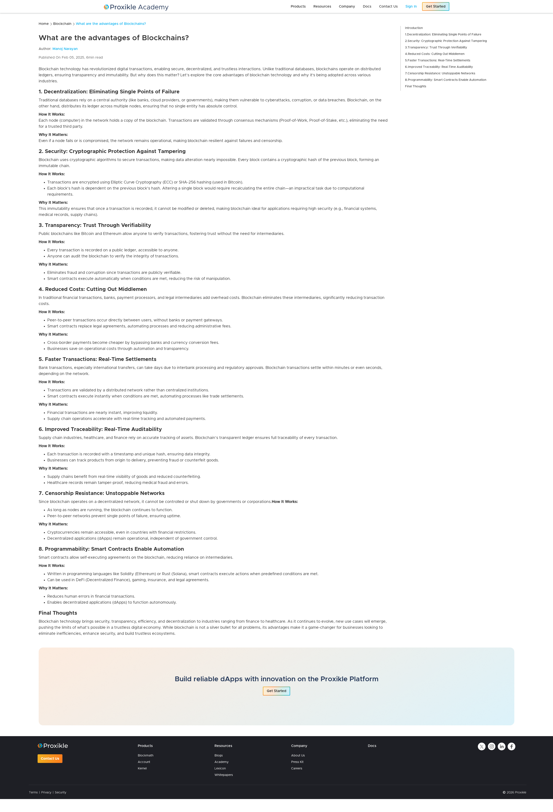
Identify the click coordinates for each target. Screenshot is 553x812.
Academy (222, 762)
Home (44, 24)
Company (299, 746)
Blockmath (145, 755)
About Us (298, 755)
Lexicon (220, 768)
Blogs (219, 755)
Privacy (46, 792)
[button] (298, 6)
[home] (168, 7)
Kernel (142, 768)
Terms (33, 792)
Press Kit (297, 762)
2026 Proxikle (516, 792)
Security (60, 792)
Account (144, 762)
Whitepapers (224, 775)
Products (145, 746)
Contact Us (50, 758)
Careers (296, 768)
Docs (372, 746)
